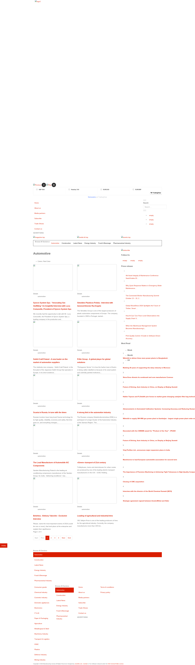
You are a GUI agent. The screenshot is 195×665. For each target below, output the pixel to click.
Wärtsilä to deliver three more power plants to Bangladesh (145, 358)
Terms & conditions (107, 587)
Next (63, 538)
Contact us (38, 229)
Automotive (55, 243)
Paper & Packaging (41, 618)
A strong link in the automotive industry (94, 412)
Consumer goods (40, 587)
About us (37, 208)
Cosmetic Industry (40, 597)
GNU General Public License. (116, 663)
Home (36, 203)
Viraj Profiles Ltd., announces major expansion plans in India (146, 450)
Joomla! (85, 663)
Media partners (39, 213)
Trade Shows (39, 224)
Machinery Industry (41, 634)
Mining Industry (39, 660)
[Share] (144, 210)
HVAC (36, 644)
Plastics (37, 649)
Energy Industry (90, 243)
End (69, 538)
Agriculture (38, 623)
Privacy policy (105, 592)
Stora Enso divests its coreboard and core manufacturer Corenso (148, 377)
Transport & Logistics (41, 639)
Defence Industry (40, 655)
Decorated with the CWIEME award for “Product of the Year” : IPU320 (149, 431)
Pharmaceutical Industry (122, 243)
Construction (66, 243)
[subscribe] (125, 250)
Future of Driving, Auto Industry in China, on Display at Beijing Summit (150, 387)
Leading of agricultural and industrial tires (95, 516)
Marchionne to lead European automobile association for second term (150, 460)
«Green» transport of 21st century (91, 462)
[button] (37, 185)
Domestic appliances (41, 603)
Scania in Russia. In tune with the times (49, 412)
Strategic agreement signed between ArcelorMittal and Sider (146, 501)
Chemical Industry (40, 592)
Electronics (38, 608)
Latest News (77, 243)
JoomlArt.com (78, 663)
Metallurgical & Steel (41, 629)
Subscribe (38, 218)
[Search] (144, 200)
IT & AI (36, 613)
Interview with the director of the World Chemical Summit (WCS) (147, 491)
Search (146, 203)
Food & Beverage (104, 243)
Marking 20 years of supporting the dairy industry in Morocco (146, 368)
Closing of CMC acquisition (133, 482)
